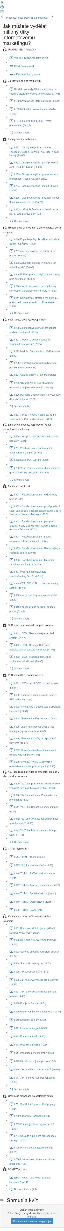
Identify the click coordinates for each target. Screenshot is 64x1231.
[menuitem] (2, 8)
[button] (2, 3)
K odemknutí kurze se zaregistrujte (32, 1221)
